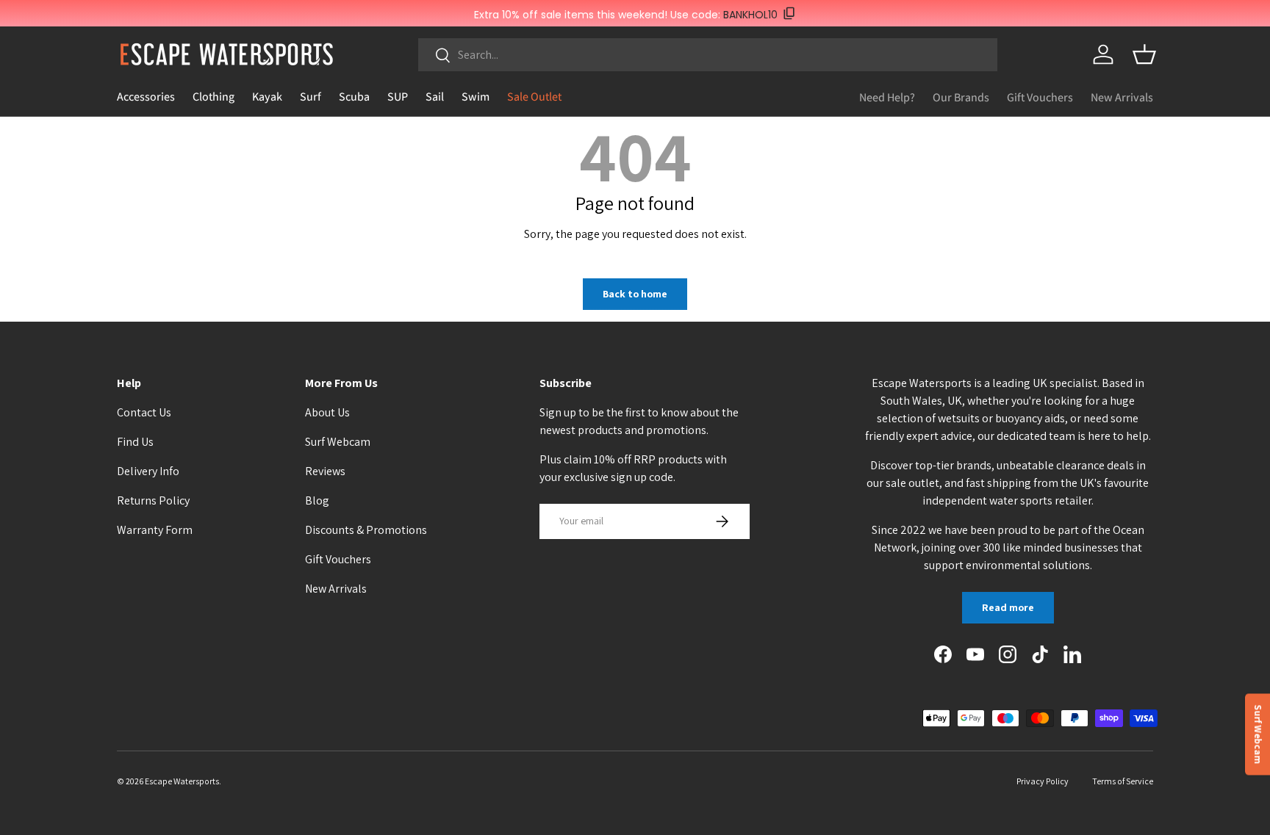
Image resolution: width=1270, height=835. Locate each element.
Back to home (635, 293)
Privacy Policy (1042, 781)
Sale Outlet (534, 96)
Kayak (267, 96)
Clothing (213, 96)
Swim (475, 96)
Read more (1008, 607)
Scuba (354, 96)
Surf (310, 96)
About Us (327, 412)
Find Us (135, 441)
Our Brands (961, 97)
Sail (435, 96)
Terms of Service (1122, 781)
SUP (397, 96)
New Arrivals (1122, 97)
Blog (317, 500)
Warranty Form (155, 530)
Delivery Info (148, 471)
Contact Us (144, 412)
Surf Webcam (337, 441)
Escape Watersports (182, 781)
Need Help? (887, 97)
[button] (1144, 54)
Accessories (146, 96)
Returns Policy (153, 500)
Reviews (325, 471)
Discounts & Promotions (366, 530)
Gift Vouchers (1040, 97)
